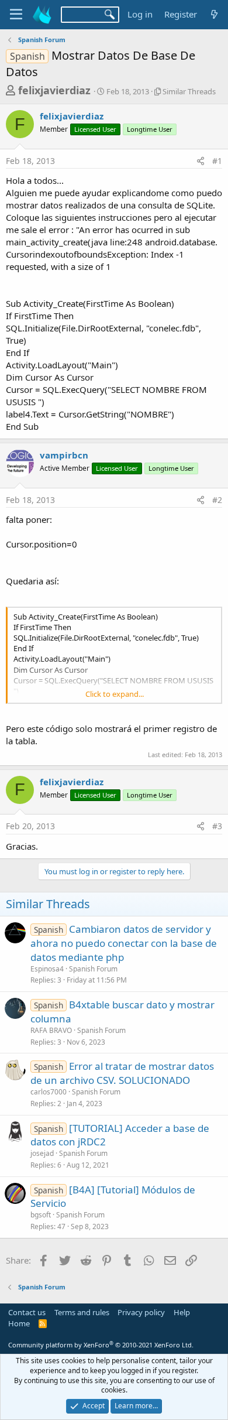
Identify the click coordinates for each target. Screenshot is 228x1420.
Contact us (27, 1312)
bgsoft (40, 1215)
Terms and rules (81, 1312)
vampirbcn (64, 455)
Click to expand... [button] (114, 694)
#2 (217, 499)
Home (19, 1323)
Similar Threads (189, 91)
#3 (217, 826)
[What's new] (214, 14)
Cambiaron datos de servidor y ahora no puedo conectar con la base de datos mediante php (123, 943)
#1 (217, 160)
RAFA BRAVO (51, 1030)
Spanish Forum (93, 969)
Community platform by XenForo (101, 1344)
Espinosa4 (47, 969)
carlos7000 (48, 1092)
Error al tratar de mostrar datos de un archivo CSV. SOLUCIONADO (122, 1073)
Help (182, 1312)
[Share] (200, 161)
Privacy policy (141, 1312)
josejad (42, 1153)
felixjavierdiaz (54, 90)
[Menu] (16, 14)
